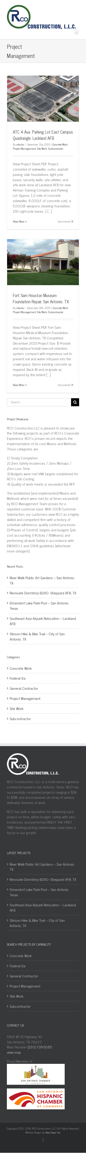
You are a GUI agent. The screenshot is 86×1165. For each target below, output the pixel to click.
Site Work (42, 148)
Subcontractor (55, 148)
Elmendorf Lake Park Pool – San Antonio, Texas (39, 605)
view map (14, 1052)
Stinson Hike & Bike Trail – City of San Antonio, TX (37, 636)
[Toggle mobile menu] (76, 32)
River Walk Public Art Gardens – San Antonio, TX (42, 580)
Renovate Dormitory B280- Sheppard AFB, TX (43, 593)
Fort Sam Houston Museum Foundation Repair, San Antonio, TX (41, 298)
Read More (18, 221)
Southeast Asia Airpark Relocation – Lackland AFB (43, 621)
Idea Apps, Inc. (53, 1132)
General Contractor (24, 688)
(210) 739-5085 (40, 1047)
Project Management (24, 148)
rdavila (20, 144)
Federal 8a (17, 678)
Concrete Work (60, 144)
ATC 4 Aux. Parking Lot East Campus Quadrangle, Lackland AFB (43, 134)
